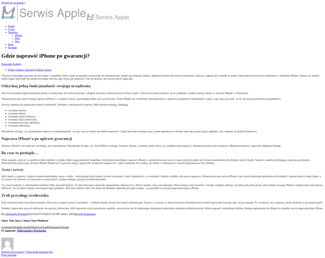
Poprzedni (6, 64)
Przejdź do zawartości (13, 2)
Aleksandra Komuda (16, 214)
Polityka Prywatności (12, 252)
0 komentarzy (89, 214)
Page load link (9, 255)
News (78, 214)
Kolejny (17, 64)
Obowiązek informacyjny (39, 252)
